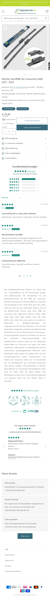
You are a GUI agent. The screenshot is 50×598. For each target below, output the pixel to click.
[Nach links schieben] (19, 74)
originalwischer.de (31, 594)
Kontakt (8, 566)
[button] (3, 11)
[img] (7, 204)
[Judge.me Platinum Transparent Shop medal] (25, 400)
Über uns (25, 536)
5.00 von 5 (31, 171)
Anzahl (4, 127)
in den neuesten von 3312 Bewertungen (25, 432)
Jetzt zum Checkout (32, 127)
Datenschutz (10, 555)
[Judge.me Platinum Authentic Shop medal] (13, 400)
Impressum (9, 560)
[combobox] (25, 18)
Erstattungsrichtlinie (13, 571)
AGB (6, 549)
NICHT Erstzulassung (18, 87)
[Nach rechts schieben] (30, 74)
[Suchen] (46, 18)
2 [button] (23, 276)
